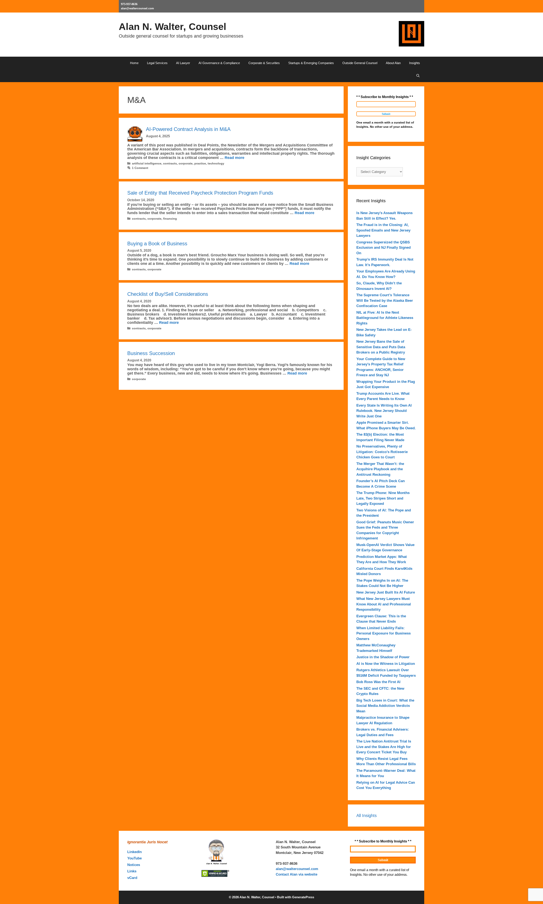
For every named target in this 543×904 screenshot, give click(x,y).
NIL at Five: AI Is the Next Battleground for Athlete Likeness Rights (384, 317)
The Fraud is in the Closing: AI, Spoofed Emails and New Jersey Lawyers (383, 230)
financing (170, 218)
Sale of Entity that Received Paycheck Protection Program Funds (200, 193)
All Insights (366, 815)
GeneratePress (303, 897)
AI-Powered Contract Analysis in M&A (188, 129)
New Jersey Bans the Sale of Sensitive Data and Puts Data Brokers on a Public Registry (380, 347)
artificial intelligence (146, 163)
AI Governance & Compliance (219, 63)
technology (216, 163)
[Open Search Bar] (418, 75)
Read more (234, 158)
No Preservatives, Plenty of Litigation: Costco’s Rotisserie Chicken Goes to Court (382, 451)
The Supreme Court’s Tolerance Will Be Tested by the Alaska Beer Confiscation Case (384, 300)
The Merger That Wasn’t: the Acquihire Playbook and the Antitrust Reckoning (380, 469)
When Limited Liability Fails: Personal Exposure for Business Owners (383, 633)
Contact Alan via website (296, 874)
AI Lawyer (183, 63)
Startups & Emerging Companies (311, 63)
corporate (186, 163)
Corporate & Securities (264, 63)
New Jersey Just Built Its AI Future (385, 592)
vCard (132, 878)
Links (131, 871)
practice (200, 163)
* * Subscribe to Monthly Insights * (384, 97)
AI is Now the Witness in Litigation (385, 664)
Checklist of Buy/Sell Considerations (167, 294)
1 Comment (140, 168)
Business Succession (151, 353)
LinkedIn (134, 852)
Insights (414, 63)
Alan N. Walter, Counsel (172, 26)
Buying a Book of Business (157, 243)
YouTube (134, 858)
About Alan (393, 63)
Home (134, 63)
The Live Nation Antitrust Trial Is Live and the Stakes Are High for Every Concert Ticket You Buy (383, 746)
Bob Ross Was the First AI (378, 682)
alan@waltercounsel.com (137, 8)
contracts (170, 163)
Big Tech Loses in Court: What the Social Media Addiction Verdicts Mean (385, 705)
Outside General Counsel (359, 63)
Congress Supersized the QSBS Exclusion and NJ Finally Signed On (383, 247)
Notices (133, 865)
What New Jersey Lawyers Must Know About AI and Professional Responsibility (383, 604)
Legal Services (157, 63)
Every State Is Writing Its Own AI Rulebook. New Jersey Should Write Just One (384, 410)
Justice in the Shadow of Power (383, 657)
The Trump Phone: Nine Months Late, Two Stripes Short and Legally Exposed (383, 498)
